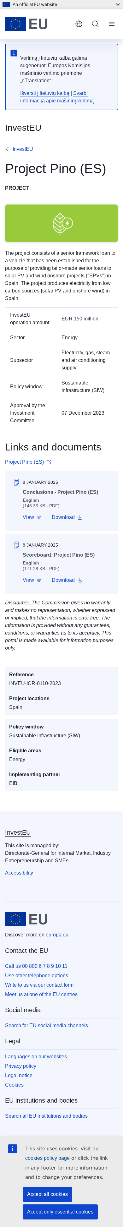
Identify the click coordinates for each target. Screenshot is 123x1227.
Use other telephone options (36, 975)
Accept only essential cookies (60, 1211)
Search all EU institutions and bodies (46, 1116)
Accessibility (19, 872)
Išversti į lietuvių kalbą (44, 93)
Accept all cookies (47, 1194)
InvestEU (23, 149)
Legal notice (18, 1075)
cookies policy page (47, 1158)
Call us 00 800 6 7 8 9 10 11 (36, 966)
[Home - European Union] (37, 24)
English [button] (78, 23)
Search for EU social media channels (46, 1025)
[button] (32, 517)
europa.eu (57, 934)
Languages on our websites (36, 1056)
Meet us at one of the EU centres (41, 994)
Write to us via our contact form (39, 985)
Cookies (14, 1085)
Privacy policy (20, 1066)
